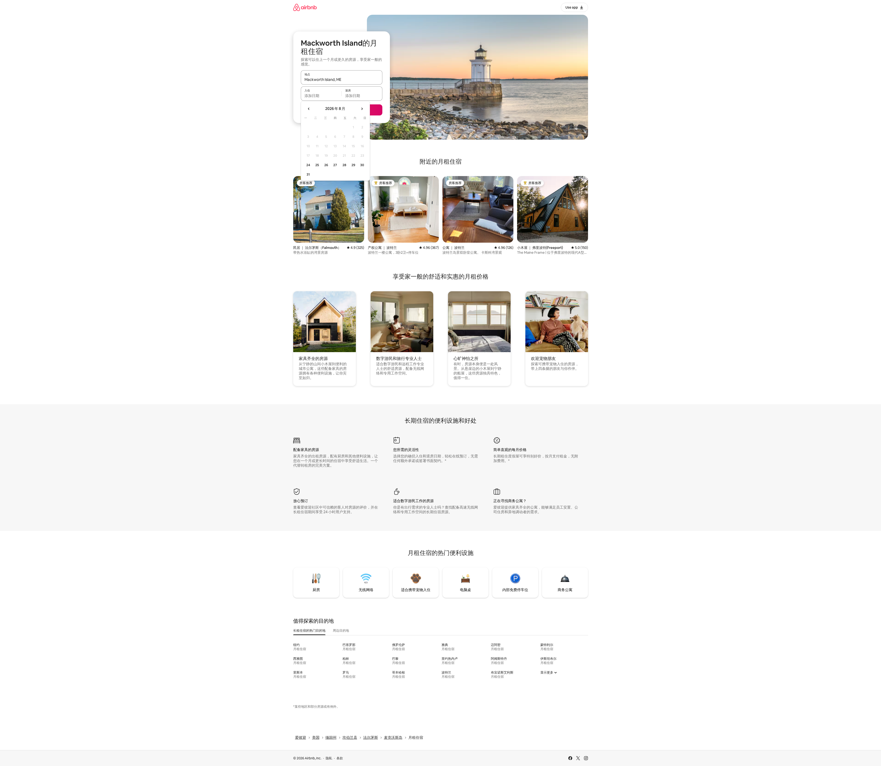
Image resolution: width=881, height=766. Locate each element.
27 (335, 165)
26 (326, 165)
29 (353, 165)
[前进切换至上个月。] (308, 108)
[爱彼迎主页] (305, 7)
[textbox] (321, 95)
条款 (340, 758)
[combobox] (341, 79)
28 (344, 165)
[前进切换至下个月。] (361, 108)
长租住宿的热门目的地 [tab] (309, 630)
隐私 (329, 758)
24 (308, 165)
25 (317, 165)
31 (308, 174)
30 (362, 165)
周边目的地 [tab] (341, 630)
